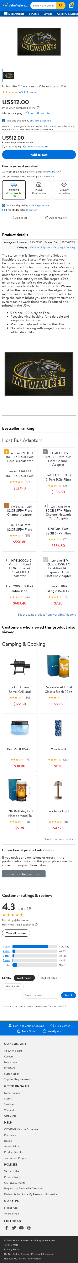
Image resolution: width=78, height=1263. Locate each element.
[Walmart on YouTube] (21, 1228)
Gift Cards (10, 1115)
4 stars (6, 951)
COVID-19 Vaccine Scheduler (21, 1129)
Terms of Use (11, 1171)
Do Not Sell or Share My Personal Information (31, 1194)
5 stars (6, 946)
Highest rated (49, 978)
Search (68, 995)
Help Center (62, 1026)
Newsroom (10, 1062)
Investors (9, 1068)
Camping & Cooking (64, 247)
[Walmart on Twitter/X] (14, 1228)
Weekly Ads (54, 1031)
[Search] (61, 5)
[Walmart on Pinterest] (29, 1228)
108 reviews (30, 92)
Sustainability (12, 1073)
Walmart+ (10, 1110)
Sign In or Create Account (28, 1026)
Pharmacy (10, 1135)
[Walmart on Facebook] (6, 1228)
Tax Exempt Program (16, 1158)
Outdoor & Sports (40, 247)
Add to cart (39, 154)
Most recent (24, 978)
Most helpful (13, 986)
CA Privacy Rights (14, 1183)
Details (33, 209)
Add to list (21, 218)
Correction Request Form (23, 874)
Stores (8, 1098)
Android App (11, 1213)
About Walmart (13, 1050)
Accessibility (11, 1146)
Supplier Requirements (17, 1079)
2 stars (6, 960)
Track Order (29, 1031)
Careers (8, 1056)
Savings (48, 13)
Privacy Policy (12, 1177)
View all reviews (16, 933)
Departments (16, 13)
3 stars (6, 955)
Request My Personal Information (23, 1188)
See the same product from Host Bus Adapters (47, 614)
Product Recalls (13, 1152)
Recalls (8, 1141)
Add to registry (58, 218)
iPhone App (11, 1207)
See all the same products (60, 839)
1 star (7, 964)
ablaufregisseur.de (40, 120)
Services (34, 13)
